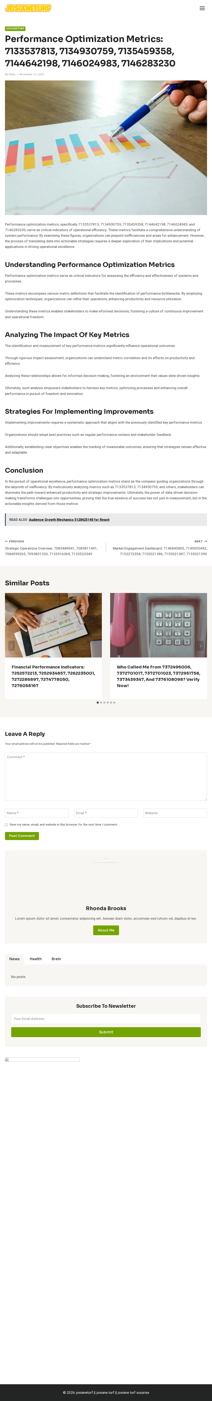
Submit (106, 1032)
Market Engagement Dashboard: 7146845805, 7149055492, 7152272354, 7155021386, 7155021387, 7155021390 (160, 548)
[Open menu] (202, 8)
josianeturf (15, 28)
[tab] (98, 703)
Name (13, 813)
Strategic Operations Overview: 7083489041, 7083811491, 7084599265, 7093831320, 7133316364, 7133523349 (51, 548)
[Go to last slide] (11, 646)
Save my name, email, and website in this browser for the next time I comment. (64, 825)
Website (151, 813)
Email (81, 813)
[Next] (200, 646)
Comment (16, 757)
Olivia (11, 74)
